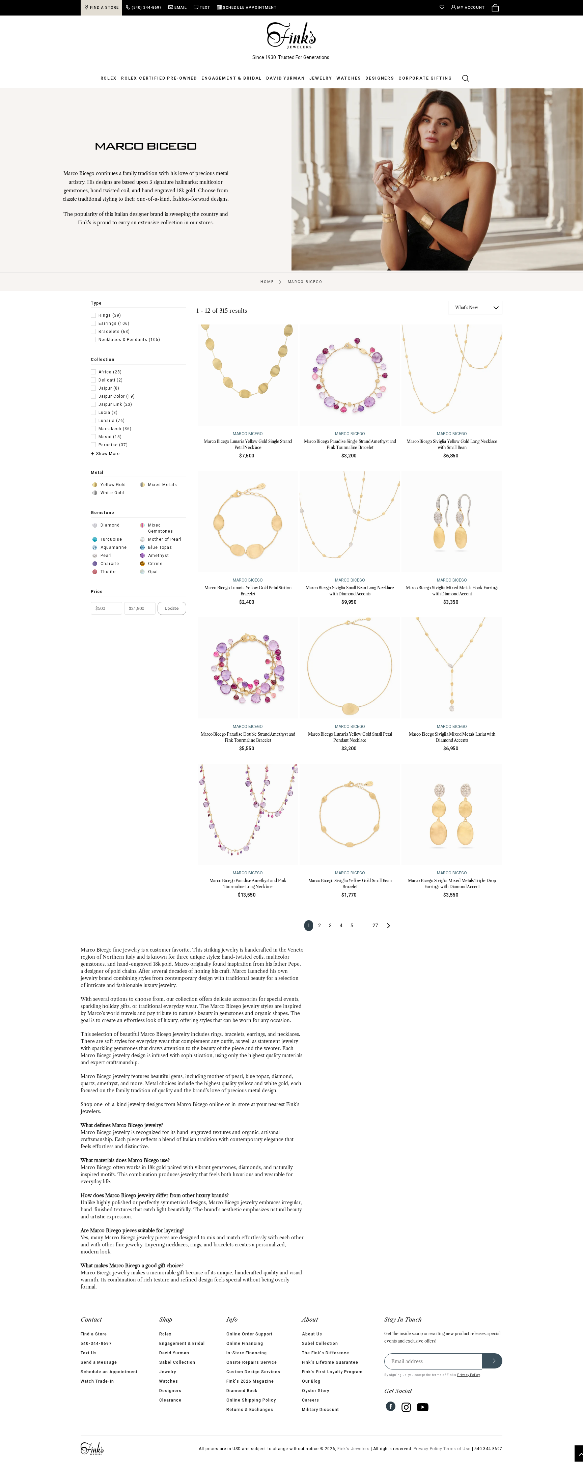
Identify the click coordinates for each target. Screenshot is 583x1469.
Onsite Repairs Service (251, 1362)
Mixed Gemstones (160, 528)
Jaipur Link (115, 404)
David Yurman (285, 78)
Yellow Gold (113, 484)
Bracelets (114, 331)
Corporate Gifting (425, 78)
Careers (310, 1400)
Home (267, 282)
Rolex (109, 78)
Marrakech (115, 428)
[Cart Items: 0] (495, 8)
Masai (110, 436)
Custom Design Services (253, 1371)
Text (205, 7)
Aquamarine (114, 547)
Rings (110, 315)
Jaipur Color (117, 396)
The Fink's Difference (325, 1353)
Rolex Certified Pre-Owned (159, 78)
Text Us (89, 1353)
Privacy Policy (468, 1375)
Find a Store (94, 1334)
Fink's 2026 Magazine (250, 1381)
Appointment (250, 7)
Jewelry (320, 78)
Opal (153, 571)
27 (375, 925)
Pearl (106, 555)
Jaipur (109, 388)
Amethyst (158, 555)
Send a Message (99, 1362)
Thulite (108, 571)
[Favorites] (444, 7)
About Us (312, 1334)
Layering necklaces (166, 1245)
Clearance (170, 1400)
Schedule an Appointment (109, 1371)
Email (180, 7)
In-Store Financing (246, 1353)
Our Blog (311, 1381)
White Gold (112, 492)
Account (471, 7)
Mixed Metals (162, 484)
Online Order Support (249, 1334)
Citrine (155, 563)
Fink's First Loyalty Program (332, 1371)
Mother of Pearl (165, 539)
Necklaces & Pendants (129, 339)
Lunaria (112, 420)
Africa (110, 372)
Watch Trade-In (97, 1381)
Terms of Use (457, 1448)
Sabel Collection (177, 1362)
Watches (348, 78)
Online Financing (244, 1343)
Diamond (110, 525)
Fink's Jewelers (353, 1448)
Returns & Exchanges (249, 1409)
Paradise (113, 445)
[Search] (461, 78)
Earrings (114, 323)
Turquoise (111, 539)
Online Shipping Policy (251, 1400)
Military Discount (320, 1409)
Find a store (104, 7)
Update (172, 608)
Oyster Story (315, 1390)
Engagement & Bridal (231, 78)
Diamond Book (241, 1390)
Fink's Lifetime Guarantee (330, 1362)
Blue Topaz (160, 547)
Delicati (111, 380)
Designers (379, 78)
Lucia (108, 412)
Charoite (110, 563)
